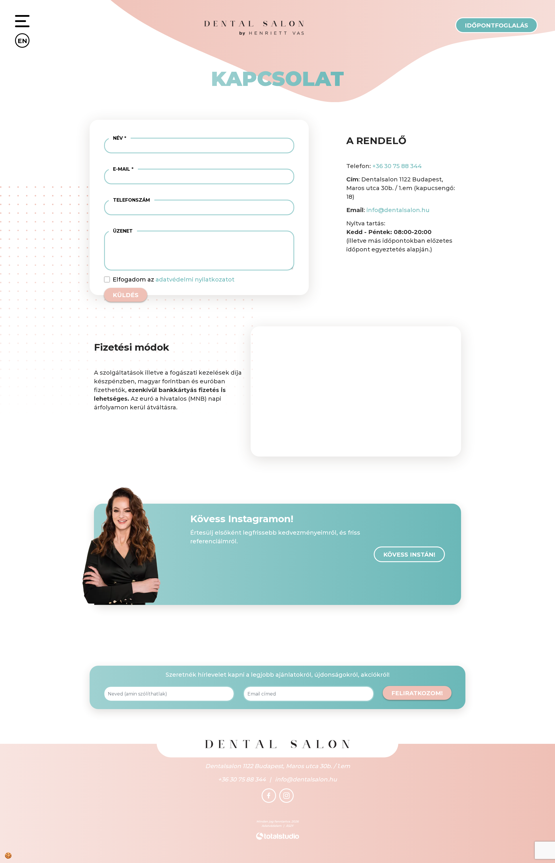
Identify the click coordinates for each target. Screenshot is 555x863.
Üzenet (123, 231)
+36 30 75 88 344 (397, 166)
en (22, 41)
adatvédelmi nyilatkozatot (195, 279)
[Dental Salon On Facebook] (269, 795)
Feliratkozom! (417, 693)
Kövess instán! (409, 554)
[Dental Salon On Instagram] (286, 795)
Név (118, 138)
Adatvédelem (272, 826)
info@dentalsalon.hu (398, 210)
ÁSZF (289, 826)
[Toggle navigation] (22, 22)
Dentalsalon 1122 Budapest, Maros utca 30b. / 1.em (277, 766)
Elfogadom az (173, 279)
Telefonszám (131, 200)
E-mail (121, 169)
